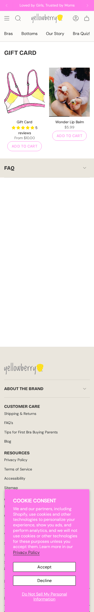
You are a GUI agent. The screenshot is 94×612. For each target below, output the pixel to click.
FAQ (9, 168)
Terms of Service (18, 469)
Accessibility (14, 478)
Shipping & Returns (20, 413)
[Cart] (86, 18)
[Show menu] (7, 18)
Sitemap (11, 487)
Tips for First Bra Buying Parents (31, 432)
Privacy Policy (26, 552)
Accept (44, 567)
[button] (23, 127)
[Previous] (6, 5)
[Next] (87, 5)
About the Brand (23, 388)
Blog (7, 441)
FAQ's (8, 422)
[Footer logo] (23, 368)
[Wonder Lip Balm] (69, 92)
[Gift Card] (24, 92)
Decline (44, 580)
